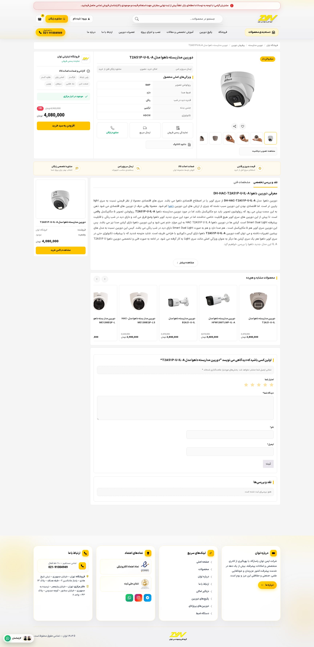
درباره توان (203, 577)
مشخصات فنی (242, 182)
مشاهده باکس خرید (61, 250)
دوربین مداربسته (255, 45)
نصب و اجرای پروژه (150, 32)
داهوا (171, 206)
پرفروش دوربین (238, 45)
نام (272, 427)
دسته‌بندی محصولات (259, 32)
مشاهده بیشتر (187, 263)
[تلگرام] (147, 598)
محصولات (203, 569)
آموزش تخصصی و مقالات (180, 32)
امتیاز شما (269, 379)
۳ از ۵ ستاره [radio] (258, 385)
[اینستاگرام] (138, 598)
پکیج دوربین (206, 32)
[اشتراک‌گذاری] (234, 126)
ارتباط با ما (107, 32)
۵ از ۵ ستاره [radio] (245, 385)
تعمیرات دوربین (127, 32)
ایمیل (270, 444)
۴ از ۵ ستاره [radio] (252, 385)
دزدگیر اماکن (202, 591)
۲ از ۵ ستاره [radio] (264, 385)
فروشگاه (222, 32)
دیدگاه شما (268, 393)
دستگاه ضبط (202, 613)
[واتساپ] (129, 598)
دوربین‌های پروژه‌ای (199, 606)
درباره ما (91, 32)
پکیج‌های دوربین (200, 599)
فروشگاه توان (272, 45)
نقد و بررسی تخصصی (265, 182)
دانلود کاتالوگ (179, 144)
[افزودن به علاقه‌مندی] (242, 126)
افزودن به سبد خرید (63, 126)
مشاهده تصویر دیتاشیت (263, 151)
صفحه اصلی (202, 562)
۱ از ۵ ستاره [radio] (271, 385)
